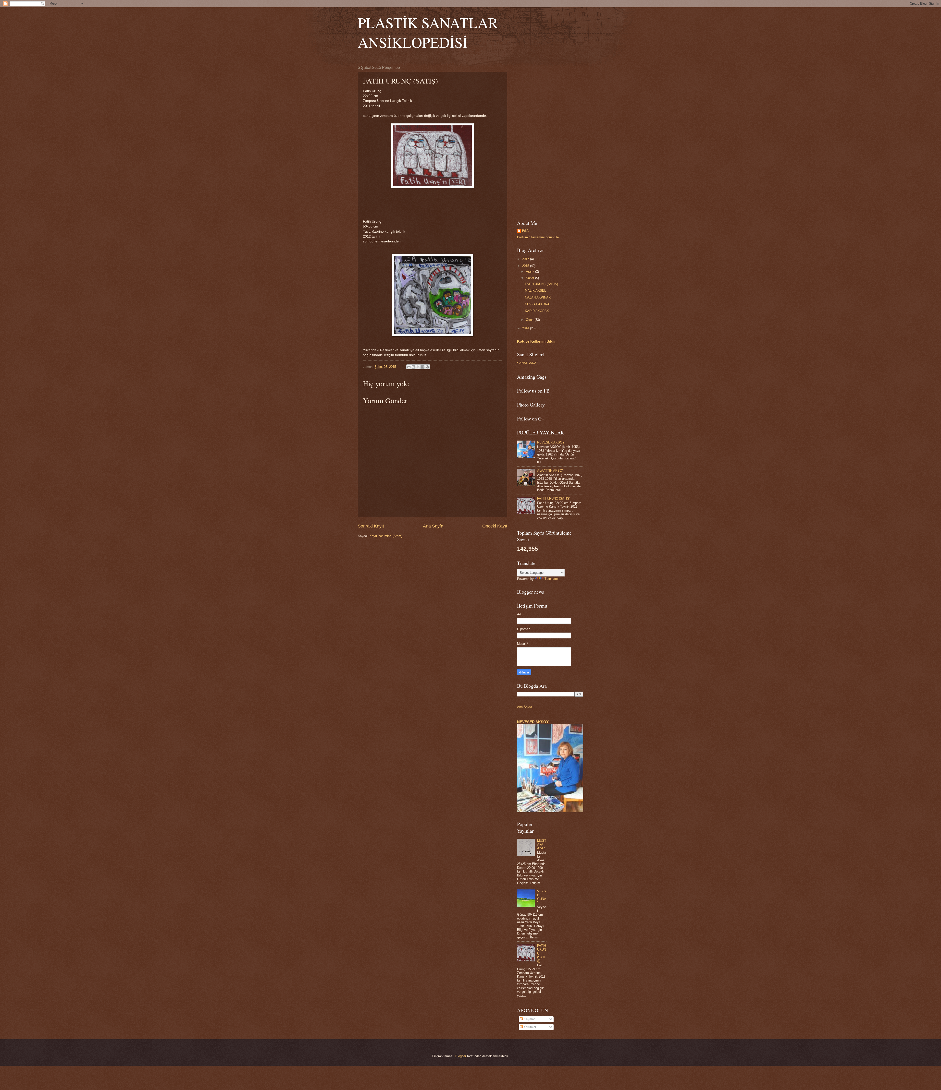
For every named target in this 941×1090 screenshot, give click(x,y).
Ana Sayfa (433, 526)
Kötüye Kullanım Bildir (536, 341)
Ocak (530, 320)
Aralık (530, 271)
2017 (526, 259)
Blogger (460, 1056)
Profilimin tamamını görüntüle (538, 237)
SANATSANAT (527, 363)
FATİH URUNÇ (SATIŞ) (541, 284)
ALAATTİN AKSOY (550, 470)
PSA (525, 231)
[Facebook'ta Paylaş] (422, 366)
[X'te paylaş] (418, 366)
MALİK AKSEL (535, 290)
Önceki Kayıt (494, 526)
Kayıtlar (529, 1019)
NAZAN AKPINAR (538, 297)
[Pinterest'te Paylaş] (427, 366)
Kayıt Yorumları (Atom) (386, 536)
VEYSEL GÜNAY (541, 896)
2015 (526, 266)
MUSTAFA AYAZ (541, 844)
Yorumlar (529, 1027)
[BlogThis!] (413, 366)
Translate (551, 579)
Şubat (530, 278)
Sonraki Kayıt (371, 526)
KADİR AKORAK (537, 311)
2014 (526, 328)
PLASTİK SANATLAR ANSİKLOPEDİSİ (428, 32)
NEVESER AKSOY (551, 442)
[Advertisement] (550, 138)
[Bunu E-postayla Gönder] (408, 366)
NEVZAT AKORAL (538, 304)
